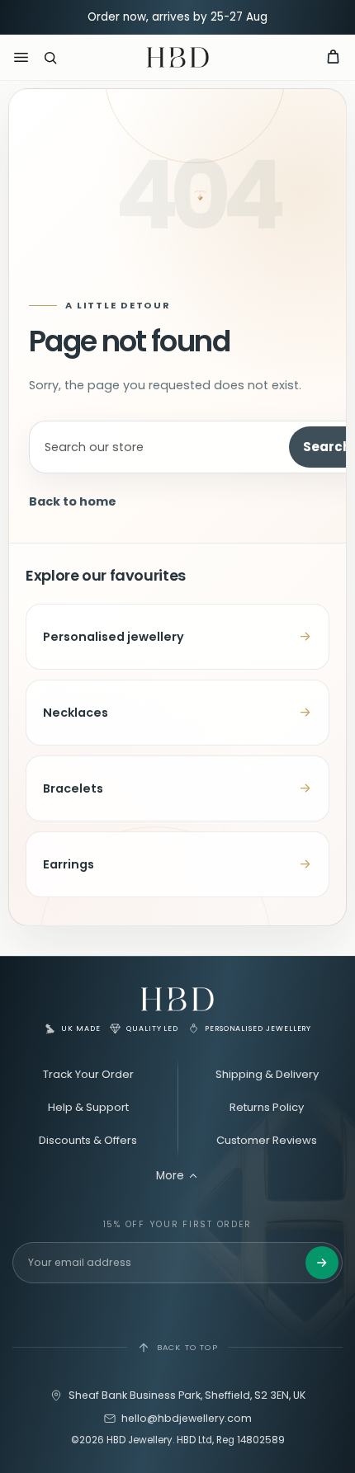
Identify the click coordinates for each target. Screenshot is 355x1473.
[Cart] (332, 58)
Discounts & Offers (88, 1140)
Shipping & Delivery (267, 1074)
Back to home (72, 501)
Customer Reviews (266, 1140)
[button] (50, 57)
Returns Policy (267, 1107)
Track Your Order (88, 1074)
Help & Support (88, 1107)
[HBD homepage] (177, 999)
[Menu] (20, 57)
